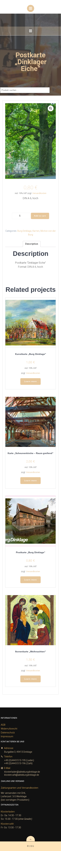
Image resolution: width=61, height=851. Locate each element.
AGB (3, 724)
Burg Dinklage (24, 231)
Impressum (7, 736)
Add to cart (40, 215)
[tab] (32, 244)
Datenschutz (8, 732)
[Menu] (30, 8)
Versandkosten (39, 193)
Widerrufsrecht (9, 728)
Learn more (30, 381)
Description (31, 244)
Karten (36, 231)
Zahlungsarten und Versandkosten (19, 787)
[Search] (53, 90)
